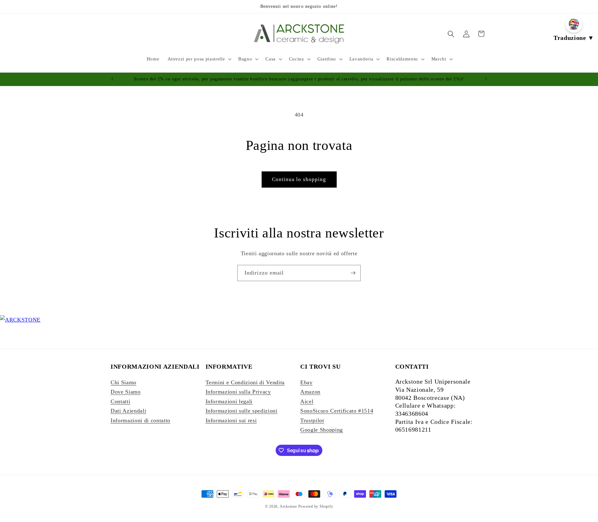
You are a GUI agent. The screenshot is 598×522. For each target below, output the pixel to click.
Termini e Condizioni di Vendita (245, 382)
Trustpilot (312, 420)
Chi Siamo (123, 382)
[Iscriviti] (352, 273)
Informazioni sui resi (231, 420)
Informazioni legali (229, 401)
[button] (199, 59)
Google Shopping (321, 430)
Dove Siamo (126, 392)
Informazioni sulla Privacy (238, 392)
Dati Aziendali (128, 411)
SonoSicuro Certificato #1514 (336, 411)
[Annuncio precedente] (112, 79)
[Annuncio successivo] (486, 79)
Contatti (120, 401)
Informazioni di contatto (140, 420)
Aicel (306, 401)
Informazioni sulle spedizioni (242, 411)
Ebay (306, 382)
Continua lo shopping (299, 179)
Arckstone (289, 506)
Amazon (310, 392)
